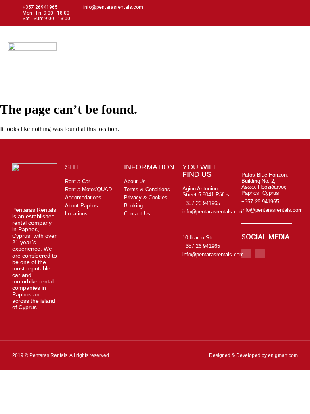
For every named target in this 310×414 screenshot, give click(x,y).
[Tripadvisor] (294, 13)
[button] (296, 59)
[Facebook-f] (278, 13)
